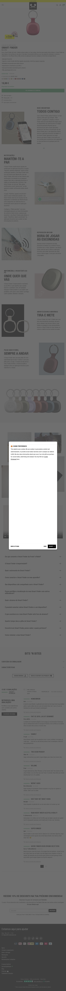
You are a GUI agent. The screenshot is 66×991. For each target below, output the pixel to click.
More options (15, 546)
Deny (45, 546)
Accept (51, 546)
